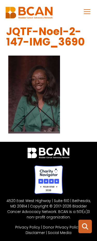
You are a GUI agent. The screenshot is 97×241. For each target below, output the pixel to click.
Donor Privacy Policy (61, 227)
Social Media (59, 232)
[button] (87, 11)
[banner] (29, 14)
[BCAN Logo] (48, 154)
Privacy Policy (27, 227)
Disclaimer (35, 232)
